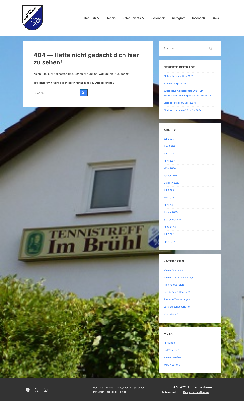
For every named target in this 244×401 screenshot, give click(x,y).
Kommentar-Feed (173, 357)
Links (215, 18)
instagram (178, 18)
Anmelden (169, 342)
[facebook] (27, 389)
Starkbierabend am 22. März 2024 (182, 110)
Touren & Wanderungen (177, 299)
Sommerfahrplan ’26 (175, 83)
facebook (198, 18)
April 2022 (169, 241)
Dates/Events (131, 18)
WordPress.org (172, 364)
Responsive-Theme (196, 392)
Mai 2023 (169, 197)
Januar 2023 (171, 212)
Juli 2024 (169, 153)
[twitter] (36, 389)
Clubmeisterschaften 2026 (178, 76)
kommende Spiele (173, 270)
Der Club (90, 18)
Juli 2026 (169, 138)
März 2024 (170, 168)
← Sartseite (57, 82)
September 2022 (173, 219)
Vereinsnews (171, 314)
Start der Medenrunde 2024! (180, 102)
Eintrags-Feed (171, 350)
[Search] (83, 92)
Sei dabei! (158, 18)
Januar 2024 (171, 175)
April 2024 (169, 160)
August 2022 (171, 226)
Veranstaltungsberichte (177, 306)
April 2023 (169, 204)
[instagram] (45, 389)
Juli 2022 (169, 234)
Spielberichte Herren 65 (177, 292)
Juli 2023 (169, 190)
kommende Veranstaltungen (179, 277)
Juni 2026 (169, 146)
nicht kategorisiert (174, 284)
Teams (111, 18)
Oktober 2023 (171, 182)
